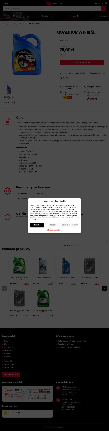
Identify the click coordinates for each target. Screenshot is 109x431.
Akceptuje (37, 225)
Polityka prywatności (53, 230)
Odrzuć (53, 225)
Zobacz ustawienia (70, 225)
